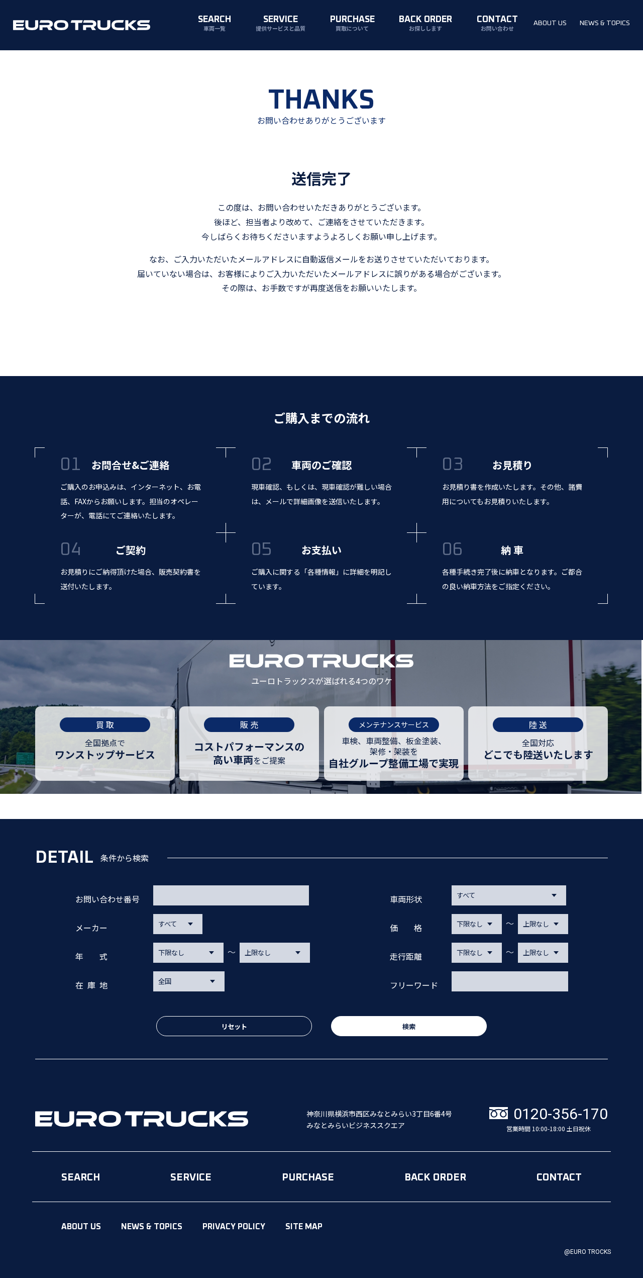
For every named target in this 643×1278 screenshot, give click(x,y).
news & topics (605, 23)
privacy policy (233, 1227)
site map (304, 1227)
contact (497, 23)
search (214, 23)
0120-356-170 (560, 1114)
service (280, 23)
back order (425, 23)
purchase (352, 23)
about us (550, 23)
